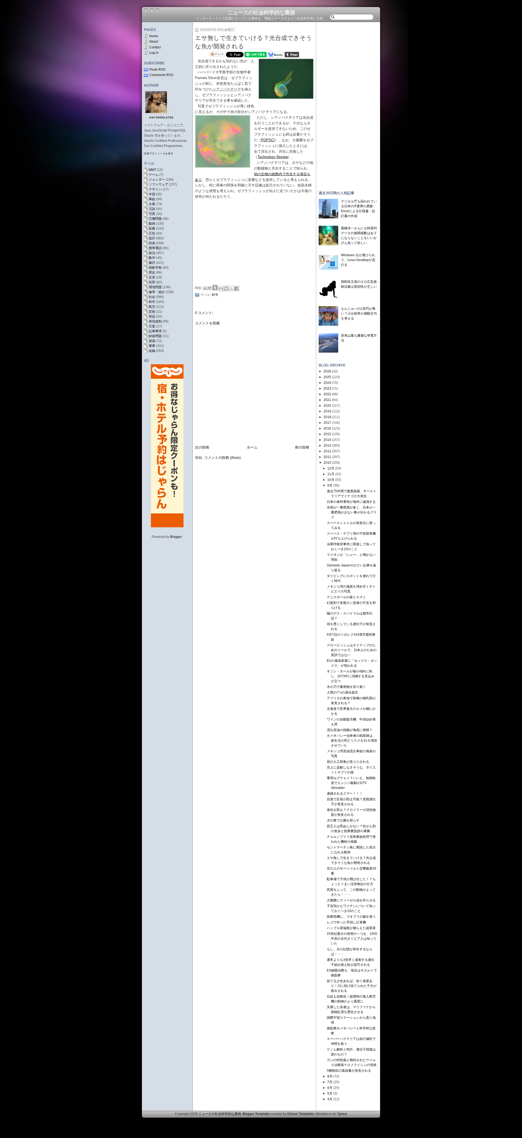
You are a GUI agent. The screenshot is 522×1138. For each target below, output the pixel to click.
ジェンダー (157, 179)
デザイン (155, 189)
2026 (327, 371)
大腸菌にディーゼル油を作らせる (351, 900)
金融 (152, 351)
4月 (330, 1099)
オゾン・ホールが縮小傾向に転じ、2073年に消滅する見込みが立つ (350, 676)
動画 (152, 223)
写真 (152, 214)
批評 (152, 238)
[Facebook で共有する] (236, 288)
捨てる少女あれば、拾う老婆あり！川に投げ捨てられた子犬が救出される (352, 986)
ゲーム (154, 175)
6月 (330, 1088)
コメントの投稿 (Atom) (222, 458)
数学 (152, 258)
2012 (327, 451)
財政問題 (155, 336)
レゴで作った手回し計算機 (346, 922)
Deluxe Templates (300, 1114)
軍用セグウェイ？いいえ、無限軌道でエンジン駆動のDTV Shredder (351, 783)
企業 (152, 204)
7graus (342, 1114)
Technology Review (272, 157)
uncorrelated (161, 117)
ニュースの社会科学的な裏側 (261, 12)
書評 (152, 263)
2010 (327, 463)
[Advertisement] (256, 242)
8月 (330, 1076)
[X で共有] (231, 288)
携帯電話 (155, 248)
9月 (330, 485)
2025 (327, 377)
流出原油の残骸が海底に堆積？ (349, 730)
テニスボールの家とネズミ (346, 597)
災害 (152, 277)
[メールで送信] (221, 288)
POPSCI (268, 140)
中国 (152, 194)
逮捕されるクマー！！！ (345, 793)
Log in (154, 53)
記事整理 (155, 331)
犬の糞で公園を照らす (343, 820)
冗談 (152, 209)
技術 (152, 243)
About (153, 41)
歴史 (152, 272)
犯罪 (152, 282)
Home (153, 36)
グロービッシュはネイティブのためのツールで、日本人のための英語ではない (352, 650)
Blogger (176, 537)
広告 (152, 233)
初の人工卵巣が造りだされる (348, 762)
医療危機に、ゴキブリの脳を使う (351, 916)
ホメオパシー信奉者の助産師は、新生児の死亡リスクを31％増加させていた (352, 740)
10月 (330, 480)
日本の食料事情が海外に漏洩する (351, 502)
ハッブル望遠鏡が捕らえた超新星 (351, 928)
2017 (327, 423)
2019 (327, 411)
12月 (330, 468)
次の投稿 (202, 447)
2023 (327, 388)
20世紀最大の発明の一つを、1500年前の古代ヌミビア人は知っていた (352, 938)
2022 (327, 394)
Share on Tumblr (215, 287)
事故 (152, 199)
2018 (327, 417)
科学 (152, 302)
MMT (152, 170)
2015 (327, 434)
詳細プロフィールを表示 (158, 153)
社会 (152, 297)
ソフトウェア (158, 184)
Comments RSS (161, 75)
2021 (327, 400)
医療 (152, 228)
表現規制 (155, 321)
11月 (330, 474)
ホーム (252, 447)
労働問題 (155, 219)
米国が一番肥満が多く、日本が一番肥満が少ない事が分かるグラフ (352, 512)
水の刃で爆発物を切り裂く (346, 687)
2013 (327, 445)
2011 (327, 457)
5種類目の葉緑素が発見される (349, 1071)
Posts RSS (157, 69)
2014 (327, 440)
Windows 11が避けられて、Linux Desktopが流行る (358, 260)
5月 (330, 1093)
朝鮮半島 (155, 267)
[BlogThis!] (226, 288)
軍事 (152, 346)
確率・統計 (157, 292)
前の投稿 (302, 447)
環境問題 (155, 287)
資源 (152, 341)
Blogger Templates (256, 1114)
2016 (327, 428)
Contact (155, 47)
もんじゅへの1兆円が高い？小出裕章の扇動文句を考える (359, 313)
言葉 (152, 326)
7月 (330, 1082)
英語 (152, 316)
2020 (327, 405)
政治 (152, 253)
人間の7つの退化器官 (342, 692)
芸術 (152, 312)
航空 (152, 307)
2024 (327, 383)
